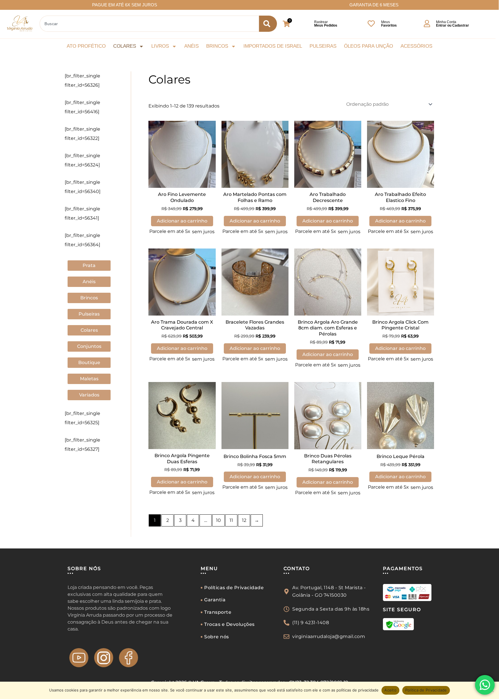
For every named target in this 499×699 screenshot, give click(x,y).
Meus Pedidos (325, 25)
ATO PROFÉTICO (86, 46)
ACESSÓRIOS (416, 46)
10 (218, 520)
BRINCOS (217, 46)
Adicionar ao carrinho (182, 221)
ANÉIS (191, 46)
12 (244, 520)
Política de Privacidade (426, 690)
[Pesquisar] (268, 24)
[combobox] (149, 24)
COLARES (124, 46)
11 (231, 520)
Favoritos (389, 25)
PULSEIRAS (323, 46)
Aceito (390, 690)
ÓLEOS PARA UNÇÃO (368, 46)
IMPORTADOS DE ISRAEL (272, 46)
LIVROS (160, 46)
